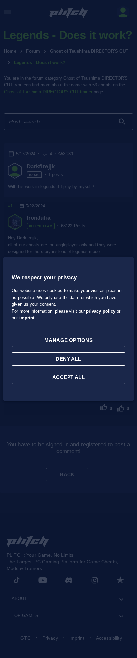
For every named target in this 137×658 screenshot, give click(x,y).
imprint (27, 317)
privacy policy (100, 311)
